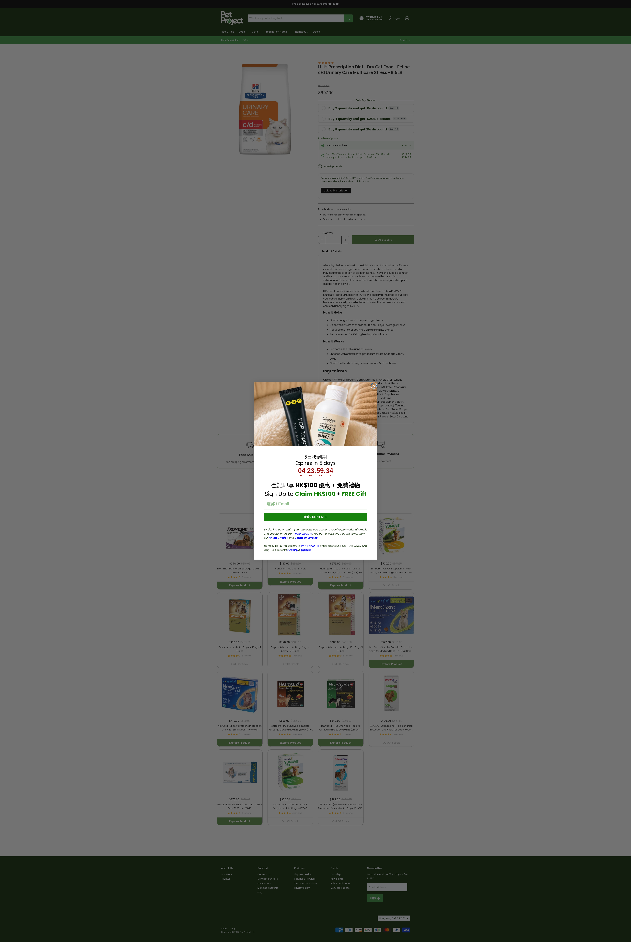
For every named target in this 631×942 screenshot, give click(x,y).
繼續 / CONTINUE (315, 517)
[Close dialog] (373, 385)
